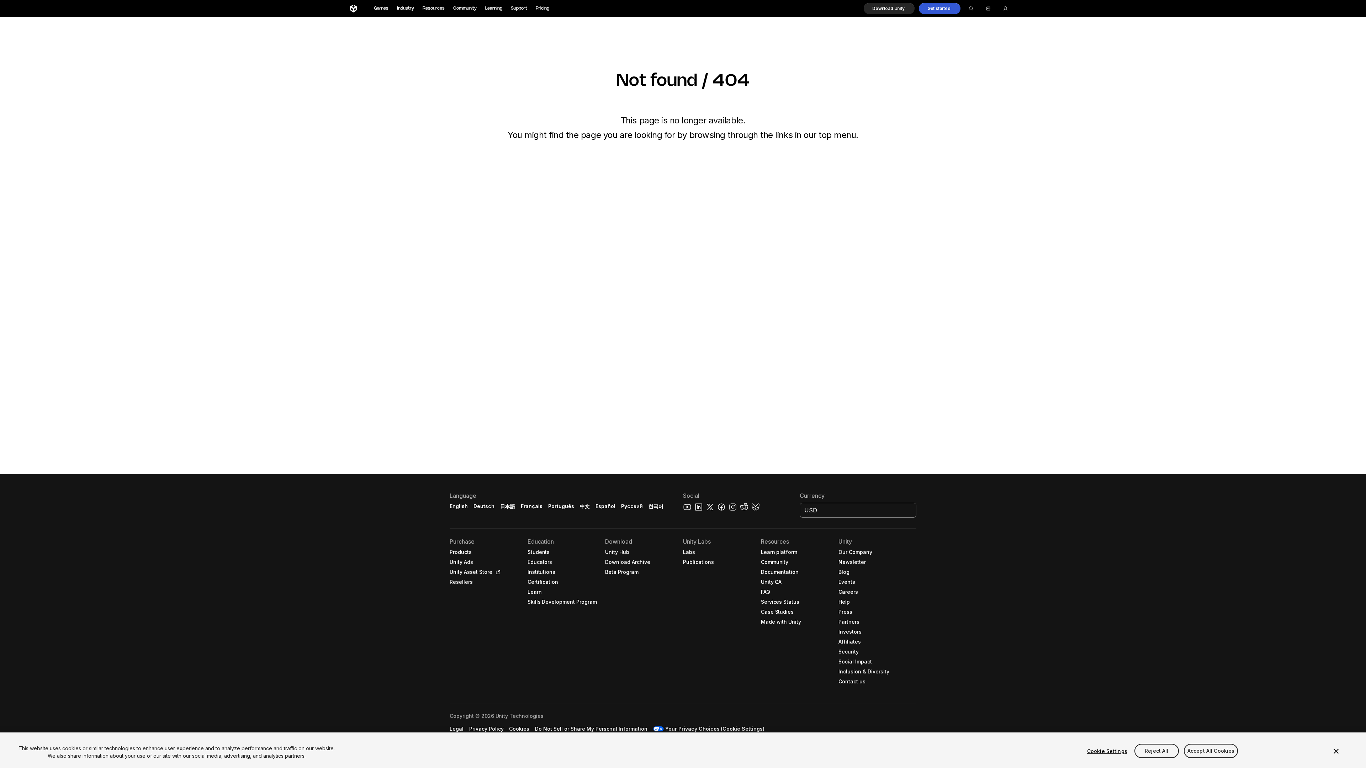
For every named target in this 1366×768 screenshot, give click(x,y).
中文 (585, 506)
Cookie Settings (1107, 751)
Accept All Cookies (1211, 751)
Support (519, 8)
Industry (405, 8)
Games (381, 8)
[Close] (1336, 751)
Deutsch (483, 506)
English (459, 506)
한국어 (655, 506)
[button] (889, 8)
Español (605, 506)
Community (465, 8)
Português (561, 506)
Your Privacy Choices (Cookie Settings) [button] (714, 729)
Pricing (542, 8)
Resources (434, 8)
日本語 (507, 506)
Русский (632, 506)
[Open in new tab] (496, 572)
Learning (493, 8)
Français (532, 506)
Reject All (1156, 751)
